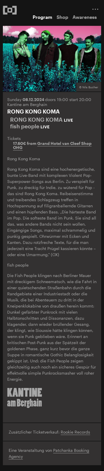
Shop (62, 17)
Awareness (85, 17)
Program (42, 17)
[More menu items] (95, 9)
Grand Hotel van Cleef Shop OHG (52, 145)
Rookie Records (75, 431)
